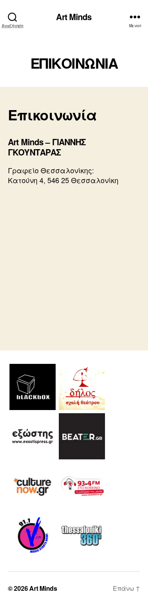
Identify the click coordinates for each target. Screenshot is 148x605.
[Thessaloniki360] (82, 535)
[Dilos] (82, 387)
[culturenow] (32, 486)
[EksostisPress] (32, 436)
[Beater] (82, 436)
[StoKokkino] (82, 486)
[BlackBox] (32, 387)
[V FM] (32, 535)
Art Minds (74, 17)
